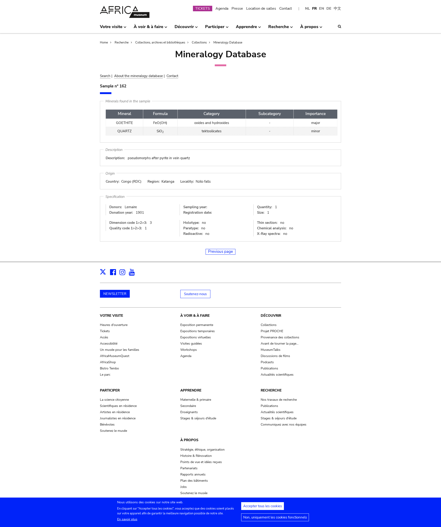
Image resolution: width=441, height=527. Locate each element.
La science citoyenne (114, 399)
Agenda (221, 8)
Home (104, 42)
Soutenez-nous (195, 294)
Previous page (220, 251)
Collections (199, 42)
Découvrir (271, 315)
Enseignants (189, 412)
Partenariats (189, 468)
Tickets (105, 331)
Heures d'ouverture (113, 325)
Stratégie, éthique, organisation (202, 449)
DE (328, 8)
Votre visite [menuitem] (111, 28)
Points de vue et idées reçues (201, 462)
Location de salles (261, 8)
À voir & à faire (195, 315)
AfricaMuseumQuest (114, 356)
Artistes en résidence (115, 412)
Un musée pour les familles (119, 350)
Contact (285, 8)
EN (321, 8)
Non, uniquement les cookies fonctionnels (275, 517)
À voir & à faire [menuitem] (148, 28)
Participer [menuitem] (214, 28)
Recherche (122, 42)
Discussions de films (275, 356)
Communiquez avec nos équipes (283, 424)
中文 (337, 8)
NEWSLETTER (114, 293)
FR (314, 8)
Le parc (105, 374)
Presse (237, 8)
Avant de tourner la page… (280, 343)
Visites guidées (191, 343)
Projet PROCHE (272, 331)
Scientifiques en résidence (118, 406)
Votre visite (111, 315)
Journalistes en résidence (118, 418)
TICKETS (202, 8)
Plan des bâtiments (194, 480)
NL (307, 8)
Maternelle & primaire (195, 399)
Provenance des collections (280, 337)
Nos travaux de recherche (279, 399)
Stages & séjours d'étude (198, 418)
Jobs (183, 487)
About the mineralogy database (138, 76)
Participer (110, 390)
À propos (189, 440)
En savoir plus (127, 519)
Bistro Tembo (109, 368)
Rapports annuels (193, 474)
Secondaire (188, 406)
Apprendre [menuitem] (246, 28)
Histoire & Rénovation (196, 456)
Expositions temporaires (197, 331)
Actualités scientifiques (277, 374)
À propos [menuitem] (309, 28)
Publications (269, 368)
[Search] (339, 26)
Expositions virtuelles (195, 337)
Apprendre (190, 390)
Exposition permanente (196, 325)
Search (105, 76)
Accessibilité (108, 343)
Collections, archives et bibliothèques (160, 42)
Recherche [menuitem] (278, 28)
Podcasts (267, 362)
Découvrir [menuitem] (184, 28)
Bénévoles (107, 424)
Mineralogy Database (227, 42)
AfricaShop (108, 362)
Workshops (188, 350)
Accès (104, 337)
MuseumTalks (270, 350)
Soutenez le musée (113, 431)
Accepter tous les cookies (262, 506)
